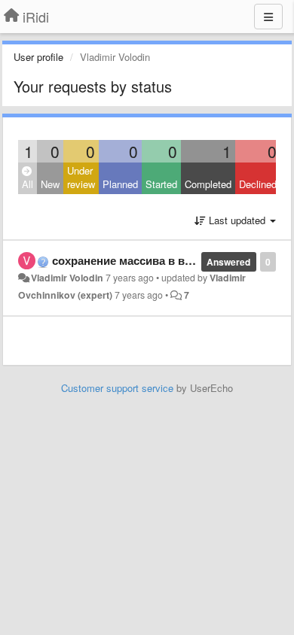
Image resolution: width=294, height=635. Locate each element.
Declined (258, 184)
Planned (120, 184)
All (27, 184)
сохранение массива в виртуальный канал (170, 260)
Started (161, 184)
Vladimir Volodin (67, 277)
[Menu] (268, 16)
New (50, 184)
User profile (38, 57)
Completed (208, 184)
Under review (81, 177)
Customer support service (117, 388)
